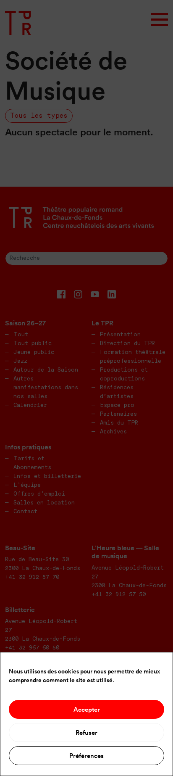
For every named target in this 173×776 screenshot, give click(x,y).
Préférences (86, 755)
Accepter (86, 709)
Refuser (86, 732)
